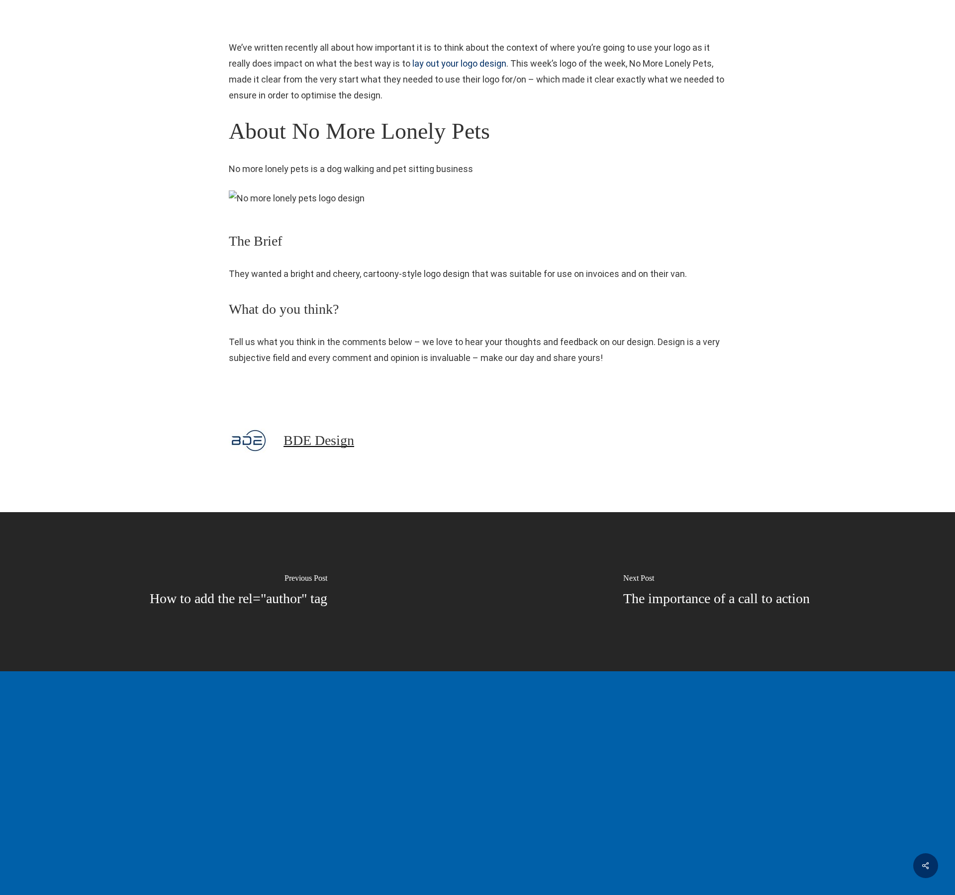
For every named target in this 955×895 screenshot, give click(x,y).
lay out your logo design (459, 63)
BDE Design (319, 440)
